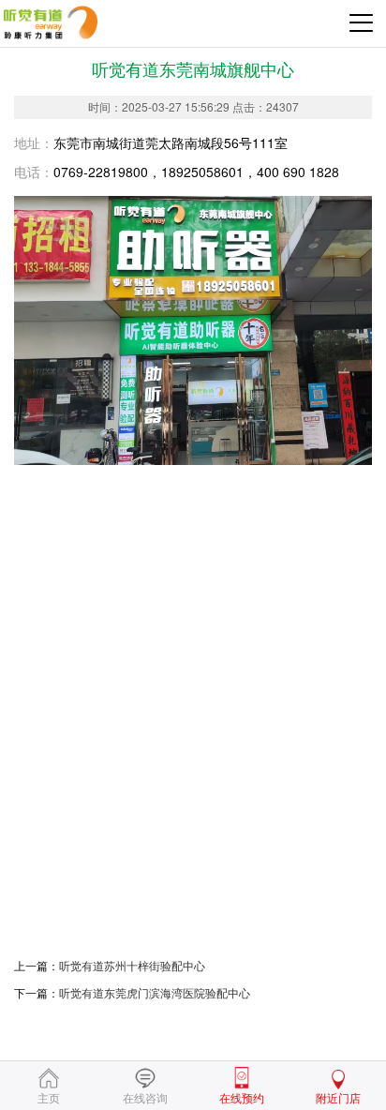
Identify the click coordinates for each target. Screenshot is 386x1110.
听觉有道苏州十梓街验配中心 (132, 965)
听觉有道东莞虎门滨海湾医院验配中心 (154, 992)
